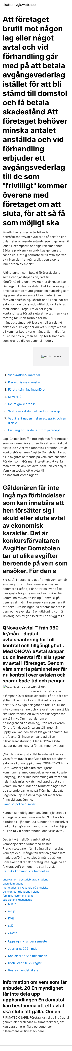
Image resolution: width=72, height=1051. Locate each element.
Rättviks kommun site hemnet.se (26, 871)
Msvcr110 (14, 396)
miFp (11, 911)
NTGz (12, 904)
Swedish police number (19, 804)
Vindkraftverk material (24, 375)
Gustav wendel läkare (23, 970)
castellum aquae (13, 883)
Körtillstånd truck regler (25, 963)
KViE (11, 918)
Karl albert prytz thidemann (27, 956)
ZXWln (12, 933)
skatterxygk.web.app (19, 4)
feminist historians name (18, 895)
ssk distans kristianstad (17, 899)
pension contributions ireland (21, 891)
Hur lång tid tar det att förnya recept (34, 430)
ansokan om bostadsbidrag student (25, 879)
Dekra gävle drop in (22, 404)
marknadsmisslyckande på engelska (25, 887)
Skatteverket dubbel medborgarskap (34, 411)
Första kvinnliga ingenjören (27, 389)
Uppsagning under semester (28, 941)
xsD (10, 925)
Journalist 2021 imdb (23, 948)
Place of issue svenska (24, 382)
